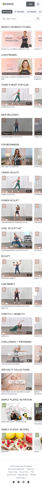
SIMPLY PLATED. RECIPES (15, 429)
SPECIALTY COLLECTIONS (15, 369)
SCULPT (5, 256)
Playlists (33, 12)
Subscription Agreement (16, 469)
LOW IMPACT (8, 284)
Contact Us (30, 469)
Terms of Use (12, 472)
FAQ (32, 472)
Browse (8, 12)
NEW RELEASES (10, 114)
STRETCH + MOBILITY (13, 314)
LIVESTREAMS (9, 55)
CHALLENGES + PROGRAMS (16, 341)
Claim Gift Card (23, 475)
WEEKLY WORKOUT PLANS (15, 27)
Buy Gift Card (11, 475)
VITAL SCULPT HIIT (11, 228)
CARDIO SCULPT (10, 172)
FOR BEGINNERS (10, 144)
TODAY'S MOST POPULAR (14, 84)
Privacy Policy (24, 472)
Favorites (20, 12)
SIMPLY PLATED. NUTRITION (16, 399)
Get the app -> (21, 478)
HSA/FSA (33, 475)
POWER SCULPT (10, 200)
